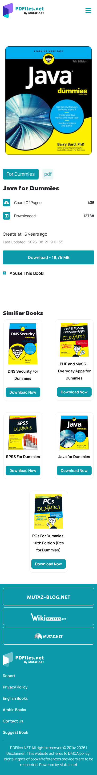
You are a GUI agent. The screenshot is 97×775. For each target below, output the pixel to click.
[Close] (88, 10)
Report (9, 675)
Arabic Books (14, 709)
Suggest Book (15, 732)
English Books (15, 698)
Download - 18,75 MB (48, 257)
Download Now (22, 392)
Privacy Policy (15, 687)
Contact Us (13, 721)
